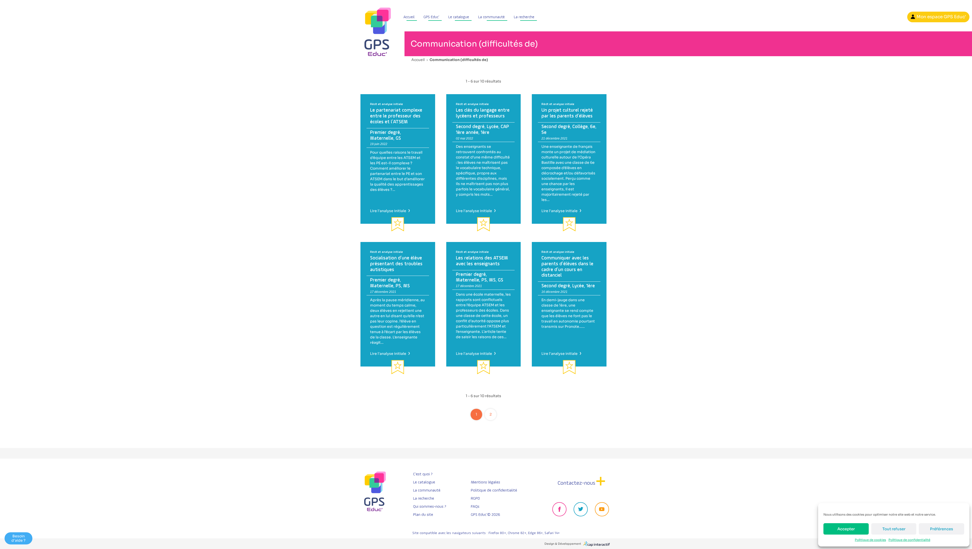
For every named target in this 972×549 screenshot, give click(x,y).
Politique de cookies (870, 540)
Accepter (846, 528)
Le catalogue (458, 17)
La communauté (491, 17)
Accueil (408, 17)
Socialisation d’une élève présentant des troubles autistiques (396, 264)
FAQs (475, 507)
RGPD (475, 499)
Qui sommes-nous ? (429, 507)
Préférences (941, 528)
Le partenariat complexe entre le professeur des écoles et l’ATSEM (396, 116)
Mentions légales (485, 482)
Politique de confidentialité (909, 540)
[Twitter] (581, 509)
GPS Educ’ (431, 17)
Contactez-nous (576, 483)
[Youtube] (602, 509)
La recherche (524, 17)
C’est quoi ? (423, 474)
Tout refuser (893, 528)
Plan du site (423, 515)
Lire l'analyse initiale (389, 211)
